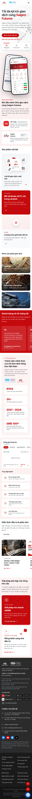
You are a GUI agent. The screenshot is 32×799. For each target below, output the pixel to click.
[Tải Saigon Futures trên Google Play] (27, 699)
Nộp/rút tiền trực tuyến (8, 776)
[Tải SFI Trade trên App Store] (19, 695)
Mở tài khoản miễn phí (10, 35)
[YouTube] (8, 737)
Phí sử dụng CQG (22, 760)
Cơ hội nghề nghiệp (7, 765)
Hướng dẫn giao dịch (7, 779)
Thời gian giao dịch (22, 766)
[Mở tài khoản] (28, 784)
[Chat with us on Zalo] (28, 795)
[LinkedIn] (12, 737)
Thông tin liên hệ (6, 769)
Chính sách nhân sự (22, 779)
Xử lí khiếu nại (21, 782)
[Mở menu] (28, 2)
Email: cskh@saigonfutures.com (13, 727)
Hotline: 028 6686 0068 (11, 724)
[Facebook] (3, 737)
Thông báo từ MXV (7, 782)
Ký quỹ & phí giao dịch (23, 757)
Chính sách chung (22, 773)
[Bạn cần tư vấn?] (28, 789)
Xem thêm (6, 534)
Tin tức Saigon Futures (8, 762)
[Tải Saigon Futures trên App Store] (19, 699)
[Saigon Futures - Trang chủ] (4, 2)
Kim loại (29, 447)
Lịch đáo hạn (21, 763)
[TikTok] (16, 737)
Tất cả (6, 447)
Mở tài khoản (5, 773)
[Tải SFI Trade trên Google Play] (27, 695)
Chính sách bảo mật (22, 776)
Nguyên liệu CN (21, 447)
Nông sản (12, 447)
